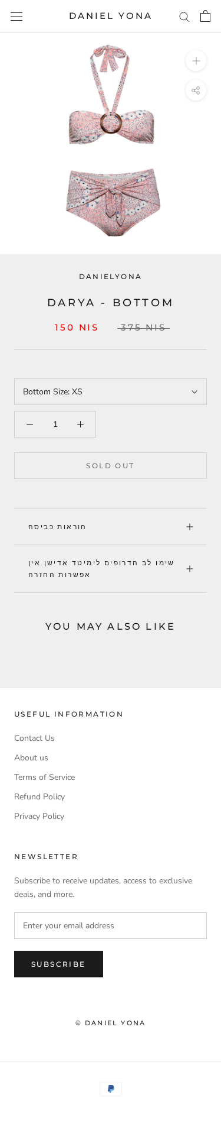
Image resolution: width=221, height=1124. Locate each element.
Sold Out (110, 465)
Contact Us (34, 738)
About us (31, 757)
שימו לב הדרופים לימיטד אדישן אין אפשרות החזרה (101, 568)
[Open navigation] (16, 16)
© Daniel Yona (110, 1023)
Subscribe (58, 964)
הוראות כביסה (57, 526)
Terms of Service (44, 777)
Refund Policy (39, 796)
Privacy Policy (39, 816)
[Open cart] (205, 16)
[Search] (184, 16)
